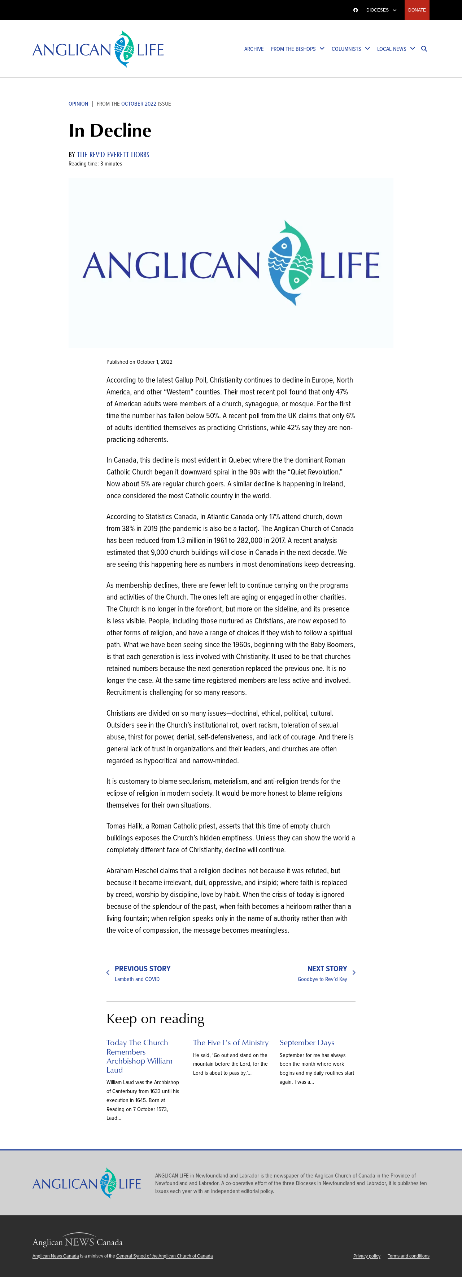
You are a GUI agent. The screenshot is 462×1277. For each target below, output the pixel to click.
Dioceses (377, 10)
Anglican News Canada (60, 10)
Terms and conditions (409, 1256)
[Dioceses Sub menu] (394, 10)
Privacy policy (366, 1256)
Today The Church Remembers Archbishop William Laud (139, 1056)
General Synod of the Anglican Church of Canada (164, 1256)
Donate (417, 10)
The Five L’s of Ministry (231, 1042)
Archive (254, 48)
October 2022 (138, 103)
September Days (307, 1042)
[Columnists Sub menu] (367, 49)
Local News (391, 48)
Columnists (346, 48)
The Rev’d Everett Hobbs (113, 155)
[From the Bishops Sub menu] (321, 49)
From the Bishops (293, 48)
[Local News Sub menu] (412, 49)
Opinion (78, 103)
